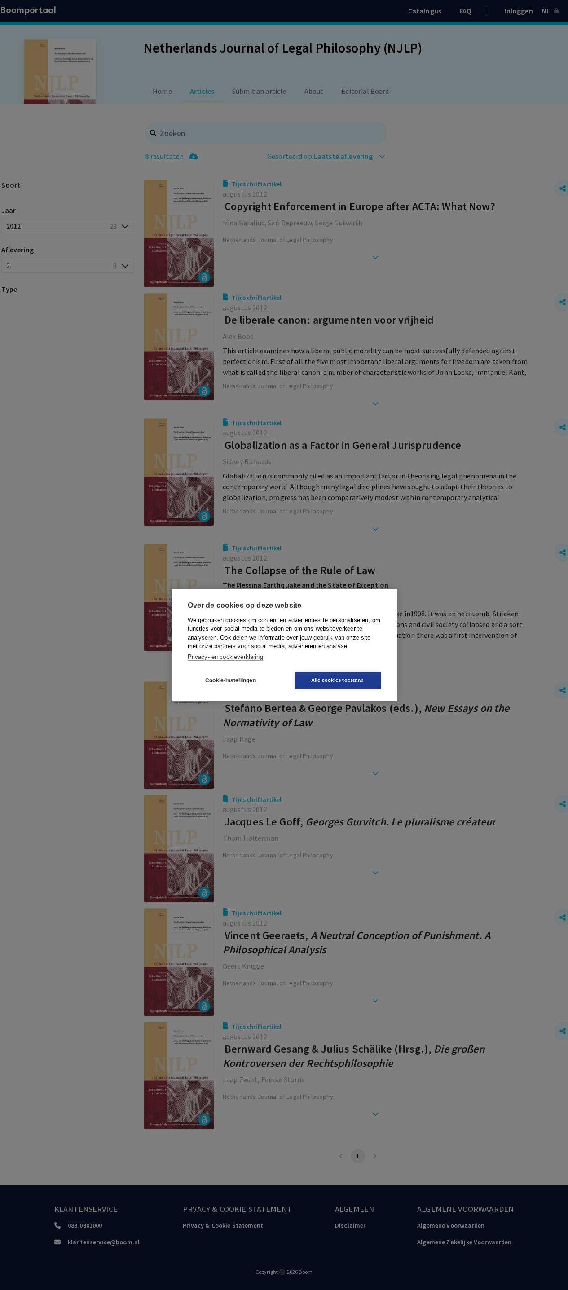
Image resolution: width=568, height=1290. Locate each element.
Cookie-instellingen (230, 680)
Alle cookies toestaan (337, 680)
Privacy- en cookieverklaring (225, 657)
